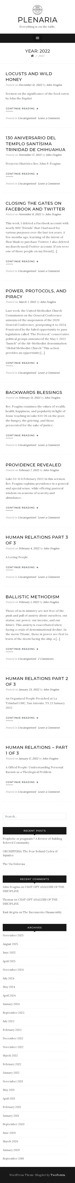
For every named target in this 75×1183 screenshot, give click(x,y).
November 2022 (13, 1047)
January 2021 (11, 1115)
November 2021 (13, 1081)
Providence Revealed (33, 464)
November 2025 (13, 935)
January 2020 (11, 1150)
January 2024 (11, 1004)
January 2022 (11, 1072)
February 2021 (12, 1107)
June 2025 (9, 952)
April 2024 (9, 995)
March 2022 (10, 1055)
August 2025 (10, 944)
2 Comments (46, 658)
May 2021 (8, 1090)
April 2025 (9, 961)
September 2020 (13, 1124)
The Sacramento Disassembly (42, 912)
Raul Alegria (10, 912)
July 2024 (8, 978)
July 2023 (8, 1021)
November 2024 (13, 969)
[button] (37, 38)
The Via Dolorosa (14, 864)
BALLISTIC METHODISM (33, 596)
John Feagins (54, 85)
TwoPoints (58, 1175)
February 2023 (12, 1030)
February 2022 (12, 1064)
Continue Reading (21, 108)
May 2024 (9, 987)
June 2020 (9, 1133)
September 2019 (13, 1158)
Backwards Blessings (34, 392)
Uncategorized (27, 118)
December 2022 (13, 1038)
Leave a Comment (49, 118)
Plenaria (38, 19)
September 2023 (13, 1012)
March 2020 (10, 1141)
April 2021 (9, 1098)
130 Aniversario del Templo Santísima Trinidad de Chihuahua (36, 143)
